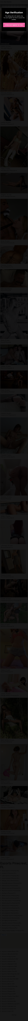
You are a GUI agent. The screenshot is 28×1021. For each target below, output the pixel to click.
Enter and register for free (14, 25)
